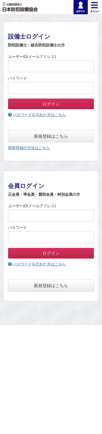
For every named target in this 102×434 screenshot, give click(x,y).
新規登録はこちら (51, 136)
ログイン (81, 7)
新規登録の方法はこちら (29, 148)
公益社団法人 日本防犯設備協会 (20, 7)
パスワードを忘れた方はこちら (39, 115)
